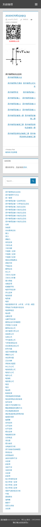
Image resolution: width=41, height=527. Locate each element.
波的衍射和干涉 (11, 458)
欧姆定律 (8, 393)
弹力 (7, 236)
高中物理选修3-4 (29, 110)
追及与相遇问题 (11, 352)
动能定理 (8, 284)
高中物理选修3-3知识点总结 (15, 216)
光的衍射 (8, 470)
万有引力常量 (10, 278)
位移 (7, 224)
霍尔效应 (8, 443)
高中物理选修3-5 (29, 104)
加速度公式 (9, 334)
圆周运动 (8, 269)
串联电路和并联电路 (12, 396)
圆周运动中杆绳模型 (12, 322)
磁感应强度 (9, 417)
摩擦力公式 (9, 355)
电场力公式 (9, 372)
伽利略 (7, 500)
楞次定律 (8, 432)
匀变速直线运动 (11, 343)
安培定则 (8, 423)
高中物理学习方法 (12, 195)
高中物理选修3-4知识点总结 (15, 218)
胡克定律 (8, 242)
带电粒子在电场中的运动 (14, 307)
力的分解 (8, 248)
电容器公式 (9, 381)
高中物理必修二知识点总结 (15, 207)
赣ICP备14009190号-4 (20, 522)
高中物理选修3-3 (14, 110)
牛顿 (7, 494)
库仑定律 (8, 292)
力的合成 (8, 245)
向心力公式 (9, 366)
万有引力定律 (10, 275)
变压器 (7, 440)
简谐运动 (8, 452)
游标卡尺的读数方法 (12, 405)
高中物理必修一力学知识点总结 (17, 204)
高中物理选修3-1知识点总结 (15, 210)
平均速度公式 (10, 340)
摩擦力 (7, 239)
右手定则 (8, 429)
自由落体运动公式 (12, 346)
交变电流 (8, 437)
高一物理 (8, 198)
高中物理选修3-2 (14, 104)
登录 (25, 167)
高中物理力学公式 (12, 331)
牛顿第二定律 (10, 254)
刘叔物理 (8, 4)
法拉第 (7, 508)
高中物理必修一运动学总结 (15, 201)
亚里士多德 (9, 505)
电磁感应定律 (10, 434)
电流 (7, 384)
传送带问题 (9, 358)
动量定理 (8, 316)
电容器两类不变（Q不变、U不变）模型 (19, 304)
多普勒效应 (9, 455)
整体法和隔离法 (11, 260)
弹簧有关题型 (10, 363)
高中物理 (4, 520)
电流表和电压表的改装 (13, 399)
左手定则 (8, 426)
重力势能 (8, 281)
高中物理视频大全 (15, 77)
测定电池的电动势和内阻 (14, 414)
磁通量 (7, 420)
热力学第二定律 (11, 485)
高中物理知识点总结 (12, 192)
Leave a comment (11, 22)
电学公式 (8, 375)
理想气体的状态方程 (12, 491)
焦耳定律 (8, 402)
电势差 (7, 298)
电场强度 (8, 295)
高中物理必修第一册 (16, 115)
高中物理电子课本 (15, 83)
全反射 (7, 461)
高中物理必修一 (29, 92)
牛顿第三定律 (10, 257)
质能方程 (8, 263)
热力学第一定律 (11, 482)
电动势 (7, 313)
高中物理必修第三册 (16, 124)
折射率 (7, 464)
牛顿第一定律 (10, 251)
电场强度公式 (10, 369)
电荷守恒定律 (10, 289)
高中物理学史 (13, 92)
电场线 (7, 378)
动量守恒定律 (10, 319)
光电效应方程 (10, 446)
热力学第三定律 (11, 488)
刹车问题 (8, 349)
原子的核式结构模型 (12, 449)
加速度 (7, 227)
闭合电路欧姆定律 (12, 411)
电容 (7, 301)
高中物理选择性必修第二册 (18, 133)
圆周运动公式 (10, 328)
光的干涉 (8, 467)
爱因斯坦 (8, 497)
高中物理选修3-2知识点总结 (15, 213)
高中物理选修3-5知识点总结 (15, 221)
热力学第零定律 (11, 479)
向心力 (7, 272)
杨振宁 (7, 503)
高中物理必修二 (14, 98)
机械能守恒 (9, 287)
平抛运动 (8, 266)
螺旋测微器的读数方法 (13, 408)
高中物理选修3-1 (29, 98)
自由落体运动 (10, 230)
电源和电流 (9, 310)
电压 (7, 387)
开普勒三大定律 (11, 325)
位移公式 (8, 337)
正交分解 (8, 361)
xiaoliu (25, 19)
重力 (7, 233)
